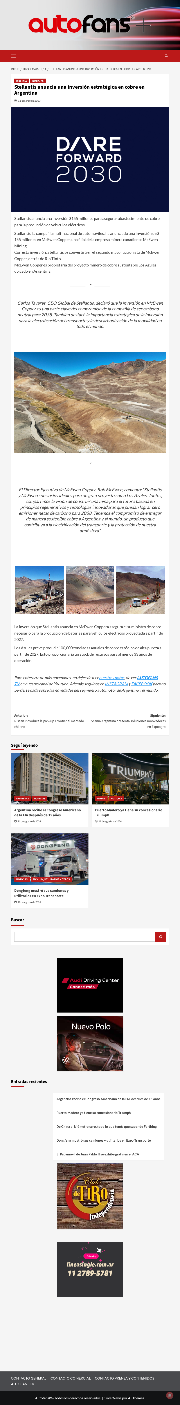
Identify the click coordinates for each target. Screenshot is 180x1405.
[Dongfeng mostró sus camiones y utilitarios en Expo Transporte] (49, 859)
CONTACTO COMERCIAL (70, 1378)
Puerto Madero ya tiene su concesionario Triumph (128, 813)
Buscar (17, 920)
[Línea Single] (90, 1269)
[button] (15, 55)
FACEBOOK (141, 683)
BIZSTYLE (21, 81)
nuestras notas (111, 677)
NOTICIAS (38, 81)
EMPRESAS (22, 799)
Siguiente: (128, 721)
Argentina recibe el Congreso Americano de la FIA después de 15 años (47, 813)
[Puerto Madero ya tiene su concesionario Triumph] (130, 778)
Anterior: (49, 721)
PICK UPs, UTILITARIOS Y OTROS (51, 879)
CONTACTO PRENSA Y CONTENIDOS (124, 1378)
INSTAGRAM (116, 683)
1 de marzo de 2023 (29, 100)
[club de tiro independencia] (90, 1196)
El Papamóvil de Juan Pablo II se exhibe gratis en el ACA (97, 1154)
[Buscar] (160, 937)
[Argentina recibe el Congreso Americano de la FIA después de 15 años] (49, 778)
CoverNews (112, 1398)
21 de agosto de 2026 (29, 821)
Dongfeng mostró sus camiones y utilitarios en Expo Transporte (41, 893)
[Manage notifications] (169, 1395)
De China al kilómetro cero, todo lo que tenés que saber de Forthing (106, 1126)
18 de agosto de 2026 (29, 902)
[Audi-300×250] (90, 984)
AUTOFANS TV (22, 1384)
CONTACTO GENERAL (28, 1378)
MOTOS (101, 799)
